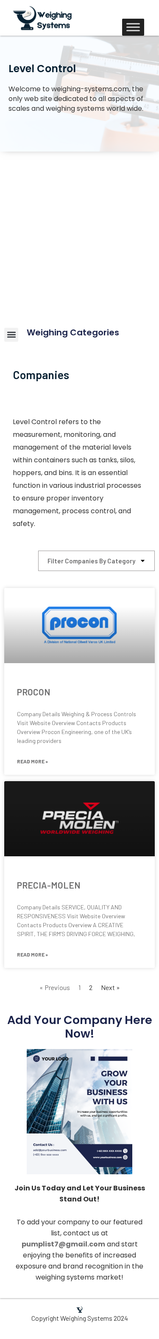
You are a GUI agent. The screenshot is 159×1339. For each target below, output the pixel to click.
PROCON (33, 691)
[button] (11, 335)
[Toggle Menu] (133, 27)
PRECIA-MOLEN (49, 885)
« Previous (54, 987)
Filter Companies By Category (91, 561)
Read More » (32, 761)
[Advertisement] (79, 235)
